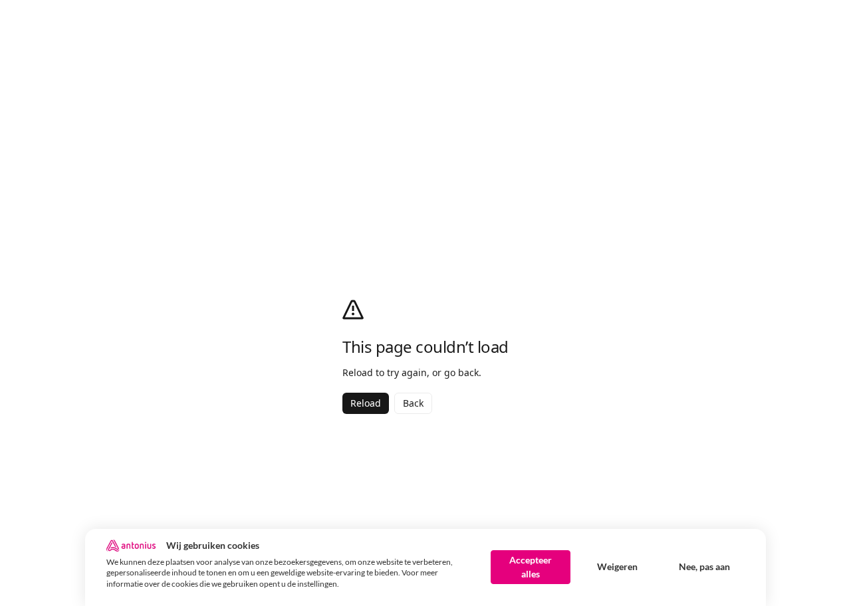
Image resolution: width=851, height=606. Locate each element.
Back (413, 403)
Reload (365, 403)
